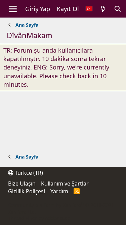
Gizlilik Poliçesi (26, 191)
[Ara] (118, 9)
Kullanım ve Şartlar (65, 183)
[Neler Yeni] (103, 9)
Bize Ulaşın (22, 183)
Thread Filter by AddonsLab (39, 218)
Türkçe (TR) (28, 172)
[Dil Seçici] (89, 9)
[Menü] (13, 9)
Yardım (59, 191)
